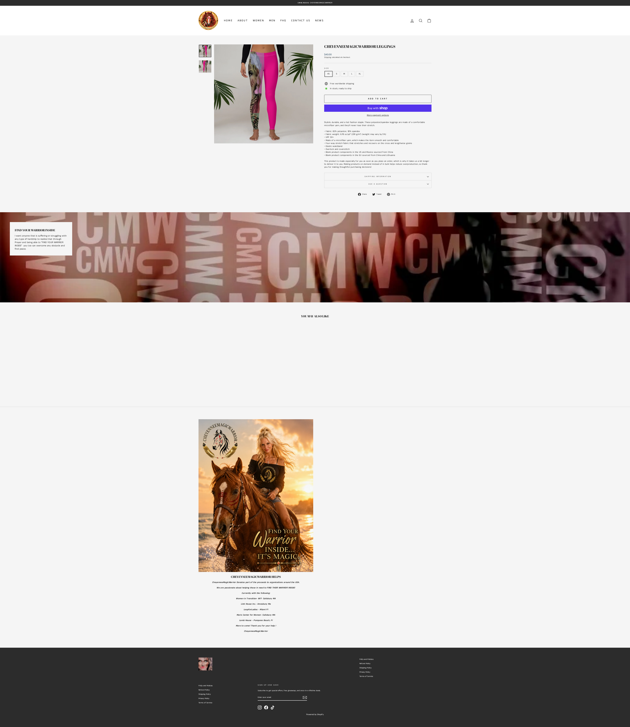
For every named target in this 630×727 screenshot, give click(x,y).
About (243, 20)
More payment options (378, 115)
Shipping (327, 57)
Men (272, 20)
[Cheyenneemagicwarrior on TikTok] (272, 707)
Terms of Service (366, 676)
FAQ (283, 20)
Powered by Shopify (315, 714)
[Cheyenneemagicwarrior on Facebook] (266, 707)
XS (328, 73)
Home (228, 20)
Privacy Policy (364, 672)
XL (360, 73)
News (319, 20)
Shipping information (378, 176)
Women (258, 20)
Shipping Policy (365, 668)
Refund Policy (364, 663)
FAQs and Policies (366, 659)
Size (326, 68)
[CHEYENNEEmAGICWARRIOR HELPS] (256, 495)
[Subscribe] (305, 697)
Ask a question (377, 184)
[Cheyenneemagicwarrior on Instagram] (260, 707)
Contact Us (300, 20)
